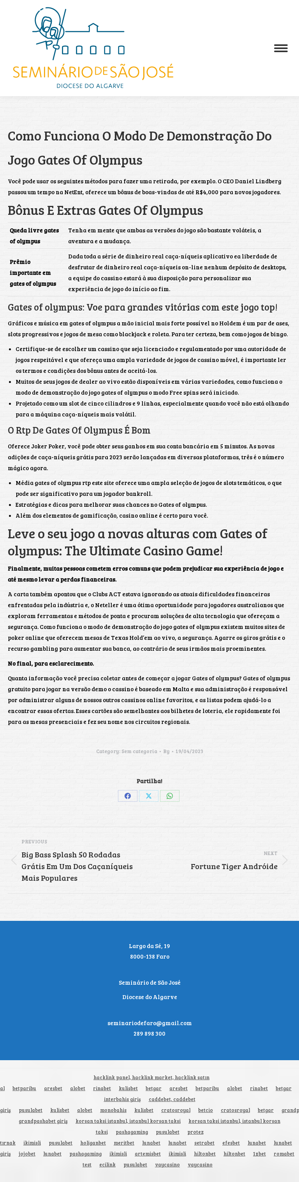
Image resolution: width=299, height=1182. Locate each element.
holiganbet (93, 1143)
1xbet (259, 1153)
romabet (284, 1153)
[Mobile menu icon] (281, 48)
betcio (205, 1110)
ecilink (107, 1164)
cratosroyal (175, 1110)
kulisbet (128, 1088)
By (166, 751)
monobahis (113, 1110)
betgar (154, 1088)
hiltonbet (205, 1153)
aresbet (53, 1088)
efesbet (231, 1143)
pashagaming (132, 1132)
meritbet (124, 1143)
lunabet (151, 1143)
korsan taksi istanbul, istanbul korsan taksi (128, 1121)
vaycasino (167, 1164)
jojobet (27, 1153)
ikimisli (32, 1143)
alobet (77, 1088)
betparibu (24, 1088)
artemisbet (148, 1153)
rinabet (102, 1088)
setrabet (204, 1143)
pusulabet (30, 1110)
